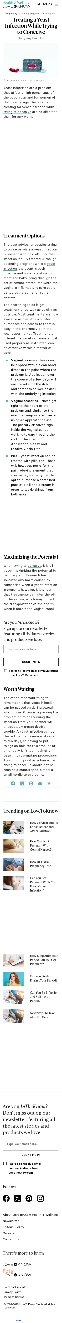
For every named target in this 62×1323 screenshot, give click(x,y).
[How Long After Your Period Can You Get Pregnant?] (13, 960)
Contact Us (11, 1239)
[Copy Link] (48, 783)
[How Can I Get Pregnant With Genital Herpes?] (13, 846)
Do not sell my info (14, 1287)
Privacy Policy (12, 1292)
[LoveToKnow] (30, 1261)
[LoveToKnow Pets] (30, 1272)
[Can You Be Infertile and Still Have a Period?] (13, 997)
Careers (8, 1233)
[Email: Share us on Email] (39, 783)
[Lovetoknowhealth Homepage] (16, 4)
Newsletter (11, 1221)
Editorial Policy (13, 1227)
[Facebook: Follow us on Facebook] (7, 1198)
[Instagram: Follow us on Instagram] (41, 1198)
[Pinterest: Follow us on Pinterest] (29, 1198)
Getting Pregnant (30, 13)
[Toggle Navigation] (56, 4)
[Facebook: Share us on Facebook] (13, 783)
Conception (49, 13)
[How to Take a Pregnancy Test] (13, 864)
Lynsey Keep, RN (33, 38)
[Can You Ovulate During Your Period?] (13, 979)
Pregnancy (11, 13)
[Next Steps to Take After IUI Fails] (13, 1016)
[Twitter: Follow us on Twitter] (18, 1198)
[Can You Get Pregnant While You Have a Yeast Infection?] (13, 883)
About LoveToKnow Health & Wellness (30, 1215)
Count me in (31, 662)
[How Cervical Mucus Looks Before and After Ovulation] (13, 827)
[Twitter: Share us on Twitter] (22, 783)
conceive (34, 566)
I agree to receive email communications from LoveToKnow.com (33, 673)
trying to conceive (17, 112)
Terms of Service (13, 1297)
